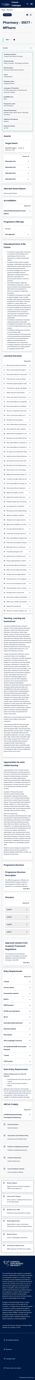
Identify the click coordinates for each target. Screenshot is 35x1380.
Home (3, 10)
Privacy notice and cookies (13, 1368)
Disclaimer (9, 1349)
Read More (26, 889)
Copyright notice (10, 1358)
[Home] (5, 5)
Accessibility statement (12, 1340)
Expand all (26, 156)
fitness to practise (18, 1097)
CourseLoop (30, 1377)
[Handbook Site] (12, 1264)
